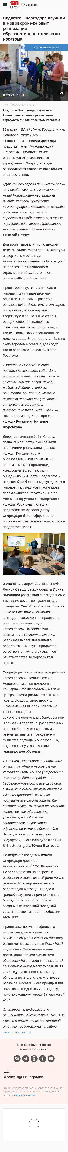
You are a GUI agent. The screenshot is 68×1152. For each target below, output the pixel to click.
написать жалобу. (25, 1095)
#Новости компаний (46, 47)
